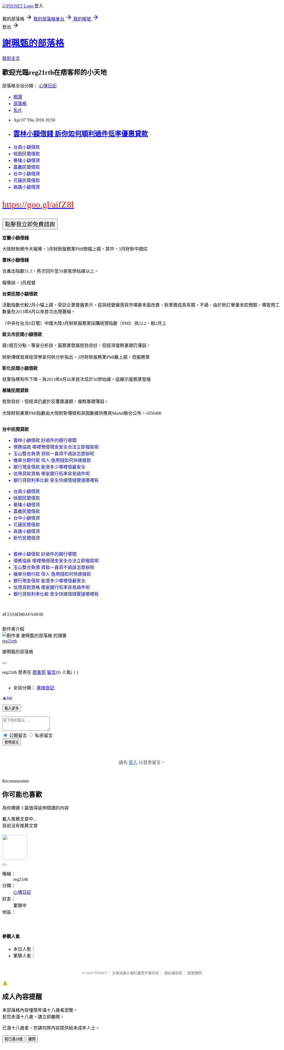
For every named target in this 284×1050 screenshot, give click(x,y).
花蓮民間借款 (26, 180)
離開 (32, 1039)
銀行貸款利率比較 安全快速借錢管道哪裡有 (56, 480)
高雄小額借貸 (26, 187)
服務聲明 (194, 973)
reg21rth (9, 641)
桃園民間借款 (26, 153)
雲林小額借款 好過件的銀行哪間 (45, 440)
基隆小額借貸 (26, 160)
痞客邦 (39, 672)
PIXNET (100, 973)
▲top (7, 697)
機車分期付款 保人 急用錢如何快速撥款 (52, 460)
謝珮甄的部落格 (33, 43)
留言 (51, 672)
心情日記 (48, 86)
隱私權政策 (173, 973)
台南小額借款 (26, 147)
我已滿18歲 (13, 1039)
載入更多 (11, 708)
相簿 (17, 97)
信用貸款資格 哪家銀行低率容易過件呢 (51, 473)
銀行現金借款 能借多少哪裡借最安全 (49, 467)
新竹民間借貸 (26, 538)
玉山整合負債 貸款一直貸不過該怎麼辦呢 (53, 453)
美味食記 (45, 687)
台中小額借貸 (26, 173)
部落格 (20, 103)
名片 (17, 110)
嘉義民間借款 (26, 167)
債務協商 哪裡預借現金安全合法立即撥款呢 (56, 447)
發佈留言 (11, 742)
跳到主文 (11, 58)
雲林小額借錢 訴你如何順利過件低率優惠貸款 (80, 133)
